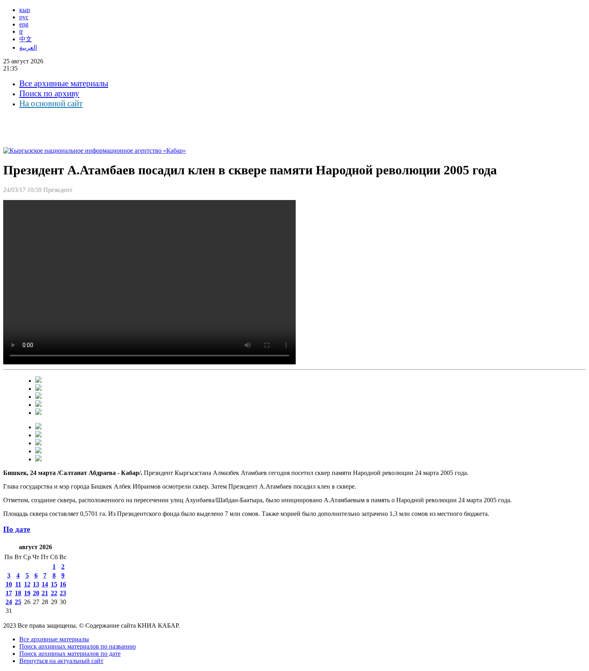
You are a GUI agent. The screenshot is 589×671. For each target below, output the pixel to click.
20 (36, 593)
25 (18, 601)
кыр (24, 9)
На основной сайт (51, 103)
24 (9, 601)
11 (18, 584)
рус (23, 17)
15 (54, 584)
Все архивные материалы (63, 83)
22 (54, 593)
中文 (25, 39)
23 (63, 593)
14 (45, 584)
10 (9, 584)
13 (36, 584)
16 (63, 584)
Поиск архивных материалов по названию (77, 646)
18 (18, 593)
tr (21, 31)
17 (9, 593)
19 (27, 593)
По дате (16, 529)
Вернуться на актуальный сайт (61, 660)
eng (23, 24)
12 (27, 584)
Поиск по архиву (49, 93)
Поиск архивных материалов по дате (70, 653)
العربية (28, 47)
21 (45, 593)
